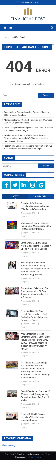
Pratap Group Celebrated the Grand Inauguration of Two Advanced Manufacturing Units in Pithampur (35, 293)
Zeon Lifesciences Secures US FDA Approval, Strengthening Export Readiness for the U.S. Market (35, 396)
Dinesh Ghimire (34, 457)
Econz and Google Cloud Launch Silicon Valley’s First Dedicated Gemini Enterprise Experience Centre (34, 315)
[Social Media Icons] (6, 185)
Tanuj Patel (25, 216)
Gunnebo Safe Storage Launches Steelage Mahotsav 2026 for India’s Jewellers (35, 206)
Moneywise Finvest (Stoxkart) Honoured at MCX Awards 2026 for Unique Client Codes (36, 226)
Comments (40, 196)
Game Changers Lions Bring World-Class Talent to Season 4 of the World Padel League (36, 246)
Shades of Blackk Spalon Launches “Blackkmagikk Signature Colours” (33, 417)
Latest (15, 196)
